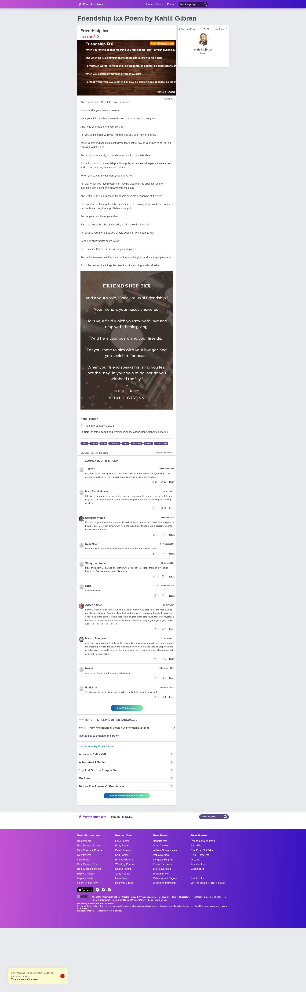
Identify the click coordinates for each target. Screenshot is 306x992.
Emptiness (136, 443)
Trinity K (90, 468)
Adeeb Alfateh (93, 605)
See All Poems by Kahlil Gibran (126, 795)
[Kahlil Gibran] (203, 39)
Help (174, 897)
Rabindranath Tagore (165, 878)
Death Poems (123, 850)
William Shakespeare (165, 850)
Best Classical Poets (89, 868)
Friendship (114, 443)
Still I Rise (196, 845)
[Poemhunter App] (85, 890)
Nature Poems (123, 868)
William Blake (161, 873)
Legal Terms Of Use (157, 900)
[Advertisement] (48, 959)
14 (157, 576)
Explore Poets (85, 878)
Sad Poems (121, 855)
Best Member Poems (89, 845)
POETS (127, 817)
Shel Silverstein (162, 868)
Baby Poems (122, 845)
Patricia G (91, 687)
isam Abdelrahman (96, 491)
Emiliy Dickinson (162, 864)
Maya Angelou (161, 845)
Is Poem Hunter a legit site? (207, 897)
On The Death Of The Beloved (208, 883)
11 (156, 508)
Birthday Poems (124, 859)
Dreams (195, 859)
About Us (96, 897)
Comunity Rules (121, 900)
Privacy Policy (138, 900)
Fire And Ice (197, 878)
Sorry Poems (122, 873)
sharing (148, 443)
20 (156, 482)
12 (165, 482)
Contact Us (164, 897)
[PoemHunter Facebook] (97, 890)
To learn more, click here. (24, 979)
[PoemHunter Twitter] (103, 890)
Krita (88, 585)
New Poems (84, 855)
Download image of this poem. (94, 453)
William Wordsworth (164, 883)
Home (149, 4)
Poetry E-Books (124, 883)
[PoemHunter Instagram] (109, 890)
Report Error (185, 897)
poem (84, 443)
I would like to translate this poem (99, 735)
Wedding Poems (124, 864)
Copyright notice (111, 897)
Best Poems (84, 841)
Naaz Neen (91, 544)
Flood (125, 443)
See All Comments (127, 708)
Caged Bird (197, 868)
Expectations (161, 443)
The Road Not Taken (202, 850)
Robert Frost (160, 841)
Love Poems (122, 841)
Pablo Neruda (161, 855)
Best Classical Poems (89, 850)
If (191, 873)
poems (94, 443)
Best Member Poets (88, 864)
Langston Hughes (163, 859)
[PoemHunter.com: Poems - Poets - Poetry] (92, 4)
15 (157, 554)
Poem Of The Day (87, 883)
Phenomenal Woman (203, 841)
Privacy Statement (147, 897)
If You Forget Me (200, 855)
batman (89, 668)
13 (157, 534)
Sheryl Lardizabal (95, 563)
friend (103, 443)
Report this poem (164, 453)
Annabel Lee (198, 864)
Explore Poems (86, 873)
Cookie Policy (129, 897)
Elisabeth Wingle (95, 517)
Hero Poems (122, 878)
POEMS (115, 817)
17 (165, 508)
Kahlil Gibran (89, 419)
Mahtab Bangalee (95, 638)
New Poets (83, 859)
